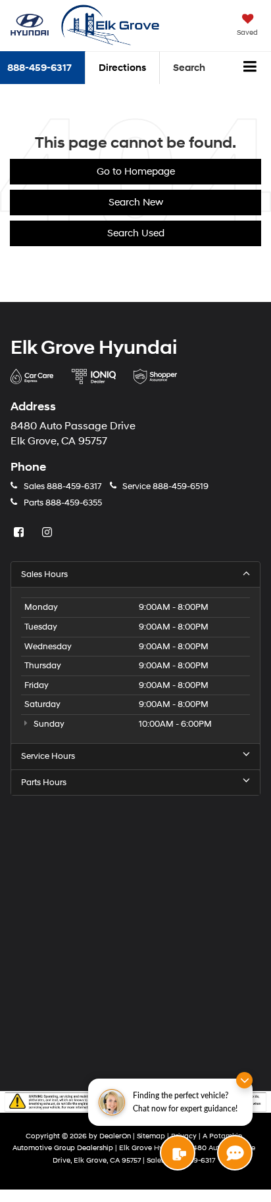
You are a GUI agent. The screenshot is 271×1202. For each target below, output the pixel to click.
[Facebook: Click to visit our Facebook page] (20, 533)
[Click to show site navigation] (250, 68)
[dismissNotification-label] (244, 1080)
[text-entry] (177, 1152)
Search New (136, 202)
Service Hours (48, 756)
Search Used (135, 233)
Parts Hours (43, 782)
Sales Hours (44, 574)
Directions (122, 68)
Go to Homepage (136, 171)
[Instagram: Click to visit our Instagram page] (49, 533)
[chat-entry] (235, 1152)
